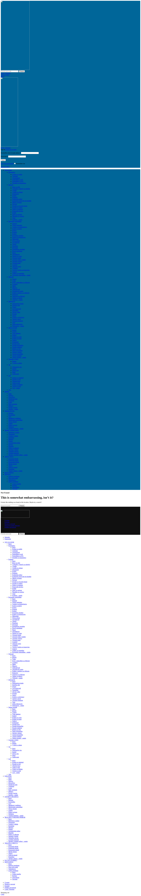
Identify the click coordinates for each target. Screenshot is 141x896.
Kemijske (11, 437)
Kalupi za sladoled (18, 378)
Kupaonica (11, 172)
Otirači (14, 244)
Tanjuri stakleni (17, 356)
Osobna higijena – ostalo (15, 428)
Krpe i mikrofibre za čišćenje (21, 282)
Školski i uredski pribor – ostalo (18, 455)
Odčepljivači (16, 289)
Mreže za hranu (17, 202)
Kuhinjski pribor (17, 199)
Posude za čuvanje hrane (19, 206)
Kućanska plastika (17, 235)
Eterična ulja (16, 305)
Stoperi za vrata (17, 256)
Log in (3, 160)
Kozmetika (11, 415)
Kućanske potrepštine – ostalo (21, 275)
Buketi (14, 361)
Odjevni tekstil (12, 467)
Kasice (14, 230)
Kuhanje (14, 197)
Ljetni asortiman (13, 481)
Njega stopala (12, 422)
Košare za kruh (16, 338)
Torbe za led (16, 383)
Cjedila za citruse (17, 192)
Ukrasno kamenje (17, 321)
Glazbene (11, 400)
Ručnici (14, 485)
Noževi (14, 340)
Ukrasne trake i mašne (19, 260)
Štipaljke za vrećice (18, 216)
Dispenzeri (15, 194)
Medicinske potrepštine (15, 420)
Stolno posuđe (12, 328)
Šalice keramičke (17, 350)
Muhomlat (15, 239)
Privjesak (15, 247)
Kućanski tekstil (13, 459)
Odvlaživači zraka (17, 291)
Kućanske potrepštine (14, 221)
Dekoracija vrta (17, 367)
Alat (9, 390)
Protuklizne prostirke (18, 249)
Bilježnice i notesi (13, 432)
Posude (14, 314)
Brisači (14, 279)
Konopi (14, 232)
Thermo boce (16, 381)
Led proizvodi (16, 309)
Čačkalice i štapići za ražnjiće (21, 189)
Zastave (14, 272)
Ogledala (15, 176)
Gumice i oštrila (13, 436)
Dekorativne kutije (18, 303)
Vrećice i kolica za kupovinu (21, 270)
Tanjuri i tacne (16, 319)
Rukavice (15, 294)
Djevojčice (11, 397)
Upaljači (14, 265)
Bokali (14, 330)
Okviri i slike (16, 312)
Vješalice (15, 268)
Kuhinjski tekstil (13, 460)
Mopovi (14, 288)
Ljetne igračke (16, 484)
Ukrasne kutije (16, 258)
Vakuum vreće (16, 266)
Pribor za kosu (12, 425)
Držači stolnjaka (17, 225)
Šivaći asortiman (17, 251)
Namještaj (15, 310)
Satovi (14, 315)
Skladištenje (16, 254)
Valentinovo (12, 480)
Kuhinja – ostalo (17, 219)
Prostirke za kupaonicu (19, 183)
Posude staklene (17, 347)
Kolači (14, 195)
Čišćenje (11, 277)
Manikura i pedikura (14, 418)
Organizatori (16, 178)
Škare (14, 253)
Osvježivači (15, 242)
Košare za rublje (17, 174)
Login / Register (9, 889)
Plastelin (11, 446)
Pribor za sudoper (17, 209)
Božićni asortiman (13, 476)
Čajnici (14, 331)
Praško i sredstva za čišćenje (20, 293)
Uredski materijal (13, 453)
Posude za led (16, 379)
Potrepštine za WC (18, 181)
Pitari (13, 372)
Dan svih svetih (13, 478)
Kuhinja (10, 185)
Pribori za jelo (16, 349)
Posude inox (16, 343)
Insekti (14, 369)
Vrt (9, 365)
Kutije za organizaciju (19, 237)
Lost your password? (7, 163)
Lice (9, 416)
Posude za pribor (17, 207)
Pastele (10, 441)
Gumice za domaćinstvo (19, 227)
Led (9, 375)
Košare (14, 234)
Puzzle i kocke (12, 407)
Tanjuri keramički (17, 354)
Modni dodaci (12, 464)
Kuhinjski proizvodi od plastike (21, 201)
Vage (13, 218)
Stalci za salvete (17, 214)
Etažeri (14, 335)
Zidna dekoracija (17, 324)
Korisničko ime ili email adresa (11, 153)
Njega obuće (16, 241)
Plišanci (10, 406)
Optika (10, 423)
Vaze (13, 322)
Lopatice (15, 284)
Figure (14, 307)
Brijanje (10, 413)
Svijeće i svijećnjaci (18, 317)
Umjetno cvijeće (13, 359)
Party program (12, 404)
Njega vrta (15, 370)
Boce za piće (16, 187)
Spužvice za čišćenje (18, 296)
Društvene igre (12, 399)
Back (10, 544)
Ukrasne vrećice (17, 261)
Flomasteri (11, 434)
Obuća (10, 465)
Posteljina (11, 469)
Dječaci (10, 395)
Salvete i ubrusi (17, 352)
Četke (14, 281)
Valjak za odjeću (17, 298)
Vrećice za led (16, 386)
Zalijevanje (15, 374)
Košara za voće (17, 337)
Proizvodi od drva (17, 211)
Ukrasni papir (16, 263)
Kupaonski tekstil (13, 462)
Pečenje (14, 204)
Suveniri (14, 489)
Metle (14, 286)
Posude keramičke (17, 345)
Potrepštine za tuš (17, 179)
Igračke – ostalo (13, 409)
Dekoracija (11, 301)
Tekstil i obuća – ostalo (15, 471)
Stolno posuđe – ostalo (19, 357)
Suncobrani (15, 487)
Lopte (10, 402)
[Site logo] (15, 69)
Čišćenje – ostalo (17, 300)
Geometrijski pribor (14, 443)
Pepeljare (15, 246)
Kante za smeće (17, 229)
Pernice (10, 444)
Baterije (14, 223)
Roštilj (14, 213)
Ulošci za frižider (17, 384)
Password (4, 156)
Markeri (10, 439)
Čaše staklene (16, 333)
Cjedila (14, 190)
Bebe (10, 394)
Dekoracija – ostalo (18, 326)
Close (2, 894)
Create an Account (10, 149)
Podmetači (15, 342)
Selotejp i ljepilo (13, 450)
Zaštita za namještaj (18, 273)
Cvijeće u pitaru (17, 363)
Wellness (11, 427)
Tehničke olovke (13, 451)
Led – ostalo (16, 388)
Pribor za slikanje (13, 448)
